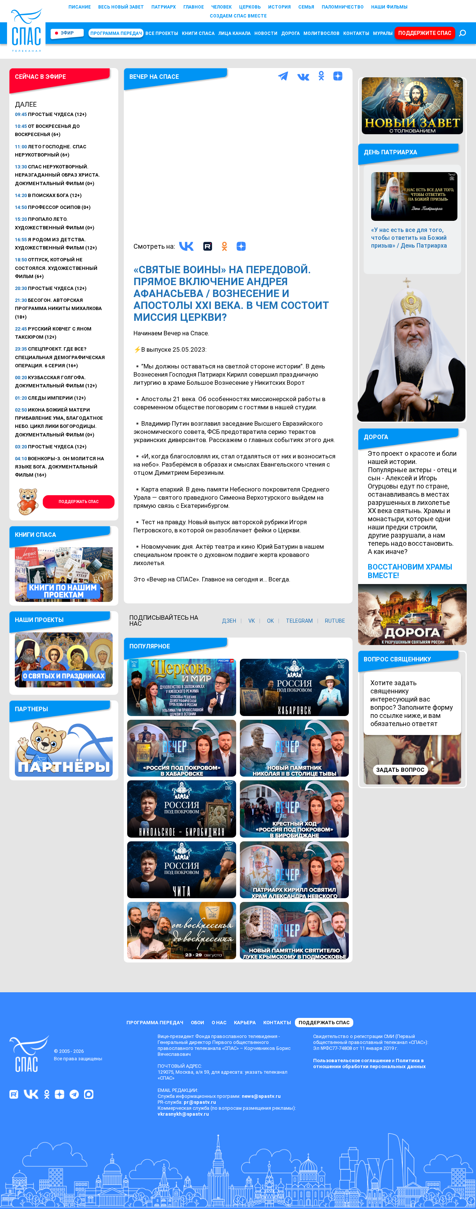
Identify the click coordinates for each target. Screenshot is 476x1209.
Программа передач (116, 33)
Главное (193, 7)
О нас (219, 1022)
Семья (306, 7)
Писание (79, 7)
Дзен (229, 621)
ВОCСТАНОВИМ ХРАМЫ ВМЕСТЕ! (410, 571)
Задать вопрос (400, 770)
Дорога (290, 33)
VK (251, 621)
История (279, 7)
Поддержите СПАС (424, 33)
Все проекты (161, 33)
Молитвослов (321, 33)
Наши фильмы (389, 7)
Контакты (356, 33)
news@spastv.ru (261, 1096)
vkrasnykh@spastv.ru (183, 1114)
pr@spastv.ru (200, 1102)
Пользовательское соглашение (352, 1060)
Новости (265, 33)
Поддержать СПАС (79, 502)
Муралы (383, 33)
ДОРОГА (376, 437)
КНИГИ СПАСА (198, 33)
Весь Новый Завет (121, 7)
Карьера (245, 1022)
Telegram (299, 621)
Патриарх (163, 7)
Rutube (335, 621)
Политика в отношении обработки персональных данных (369, 1063)
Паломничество (343, 7)
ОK (270, 621)
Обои (197, 1022)
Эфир (67, 33)
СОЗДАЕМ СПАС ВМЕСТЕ (238, 16)
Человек (221, 7)
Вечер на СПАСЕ (154, 76)
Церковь (250, 7)
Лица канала (234, 33)
